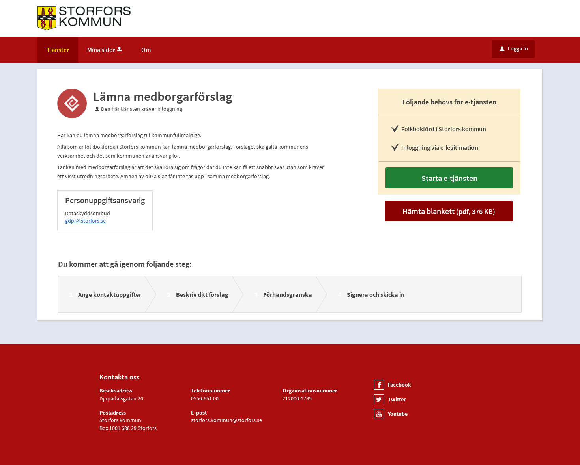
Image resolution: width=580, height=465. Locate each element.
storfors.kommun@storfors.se (226, 420)
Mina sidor (101, 50)
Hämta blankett (448, 211)
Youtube (398, 413)
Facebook (399, 384)
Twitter (397, 399)
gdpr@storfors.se (85, 220)
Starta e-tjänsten (449, 178)
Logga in (514, 48)
